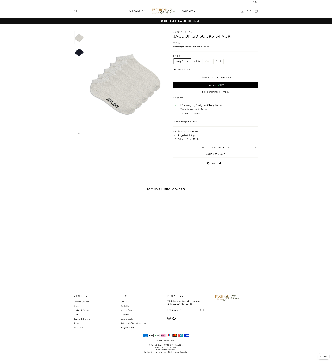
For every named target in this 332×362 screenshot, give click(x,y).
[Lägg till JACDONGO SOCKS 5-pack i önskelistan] (77, 200)
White (197, 61)
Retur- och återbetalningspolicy (135, 323)
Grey (208, 61)
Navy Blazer (182, 61)
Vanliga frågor (127, 310)
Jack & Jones (182, 32)
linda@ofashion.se (169, 349)
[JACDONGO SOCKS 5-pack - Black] (101, 268)
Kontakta (188, 11)
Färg (176, 56)
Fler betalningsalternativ (215, 91)
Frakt (187, 46)
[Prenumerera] (202, 310)
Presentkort (79, 327)
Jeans (76, 314)
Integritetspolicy (128, 327)
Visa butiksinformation (190, 113)
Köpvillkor (125, 314)
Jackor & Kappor (81, 310)
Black (219, 61)
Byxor (76, 306)
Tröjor (76, 323)
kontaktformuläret (165, 352)
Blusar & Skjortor (81, 301)
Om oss (124, 301)
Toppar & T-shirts (82, 319)
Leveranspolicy (127, 319)
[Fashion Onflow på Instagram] (169, 318)
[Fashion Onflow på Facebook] (174, 318)
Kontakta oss (216, 154)
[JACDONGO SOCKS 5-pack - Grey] (97, 268)
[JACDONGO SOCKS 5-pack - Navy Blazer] (90, 268)
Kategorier (137, 11)
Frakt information (216, 147)
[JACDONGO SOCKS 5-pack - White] (94, 268)
